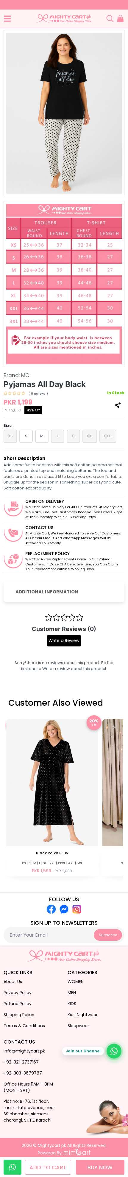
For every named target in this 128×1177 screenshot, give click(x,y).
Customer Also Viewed (55, 703)
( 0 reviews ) (38, 393)
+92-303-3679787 (23, 1073)
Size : (9, 425)
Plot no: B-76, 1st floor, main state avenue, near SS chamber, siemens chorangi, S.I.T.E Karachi (29, 1110)
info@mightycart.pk (24, 1051)
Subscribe (108, 934)
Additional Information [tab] (46, 592)
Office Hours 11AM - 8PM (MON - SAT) (28, 1087)
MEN (72, 993)
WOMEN (76, 982)
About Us (13, 982)
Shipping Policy (19, 1015)
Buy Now (100, 1167)
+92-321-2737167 (21, 1062)
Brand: (16, 375)
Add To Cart (49, 1167)
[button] (7, 18)
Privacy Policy (18, 993)
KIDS (72, 1004)
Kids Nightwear (83, 1015)
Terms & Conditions (24, 1026)
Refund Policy (18, 1004)
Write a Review (64, 640)
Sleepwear (78, 1026)
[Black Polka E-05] (52, 797)
